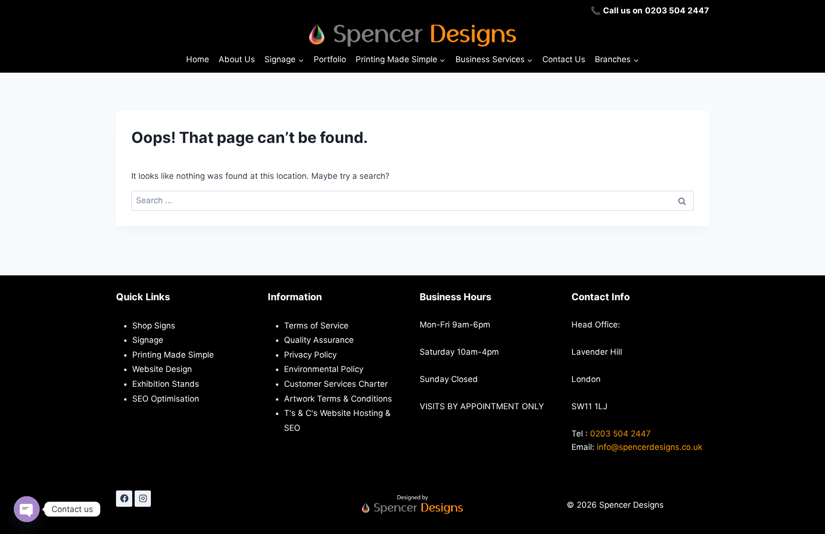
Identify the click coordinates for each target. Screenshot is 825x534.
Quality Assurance (319, 340)
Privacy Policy (310, 355)
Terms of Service (316, 325)
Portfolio (330, 59)
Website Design (162, 369)
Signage (147, 340)
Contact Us (563, 59)
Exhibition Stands (165, 384)
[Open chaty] (27, 509)
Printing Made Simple (173, 355)
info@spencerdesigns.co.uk (649, 447)
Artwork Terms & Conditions (338, 398)
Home (197, 59)
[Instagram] (143, 498)
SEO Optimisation (165, 398)
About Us (237, 59)
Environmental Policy (323, 369)
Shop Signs (153, 325)
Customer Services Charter (336, 384)
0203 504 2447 (677, 10)
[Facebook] (124, 498)
